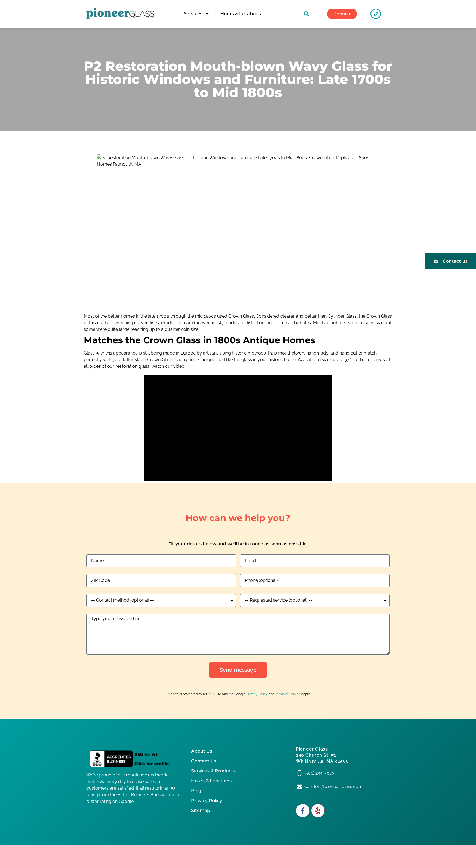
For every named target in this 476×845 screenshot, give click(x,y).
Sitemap (200, 810)
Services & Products (213, 770)
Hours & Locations (240, 13)
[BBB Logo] (133, 759)
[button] (306, 13)
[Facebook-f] (303, 810)
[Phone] (375, 14)
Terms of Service (288, 694)
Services (193, 13)
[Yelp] (318, 810)
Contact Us (203, 761)
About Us (201, 751)
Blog (196, 790)
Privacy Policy (257, 694)
